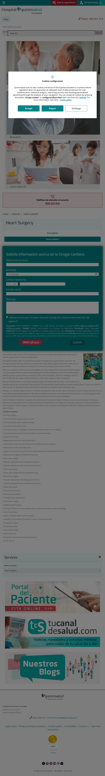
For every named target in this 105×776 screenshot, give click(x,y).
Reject (52, 108)
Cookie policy (66, 100)
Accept (28, 108)
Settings (76, 108)
